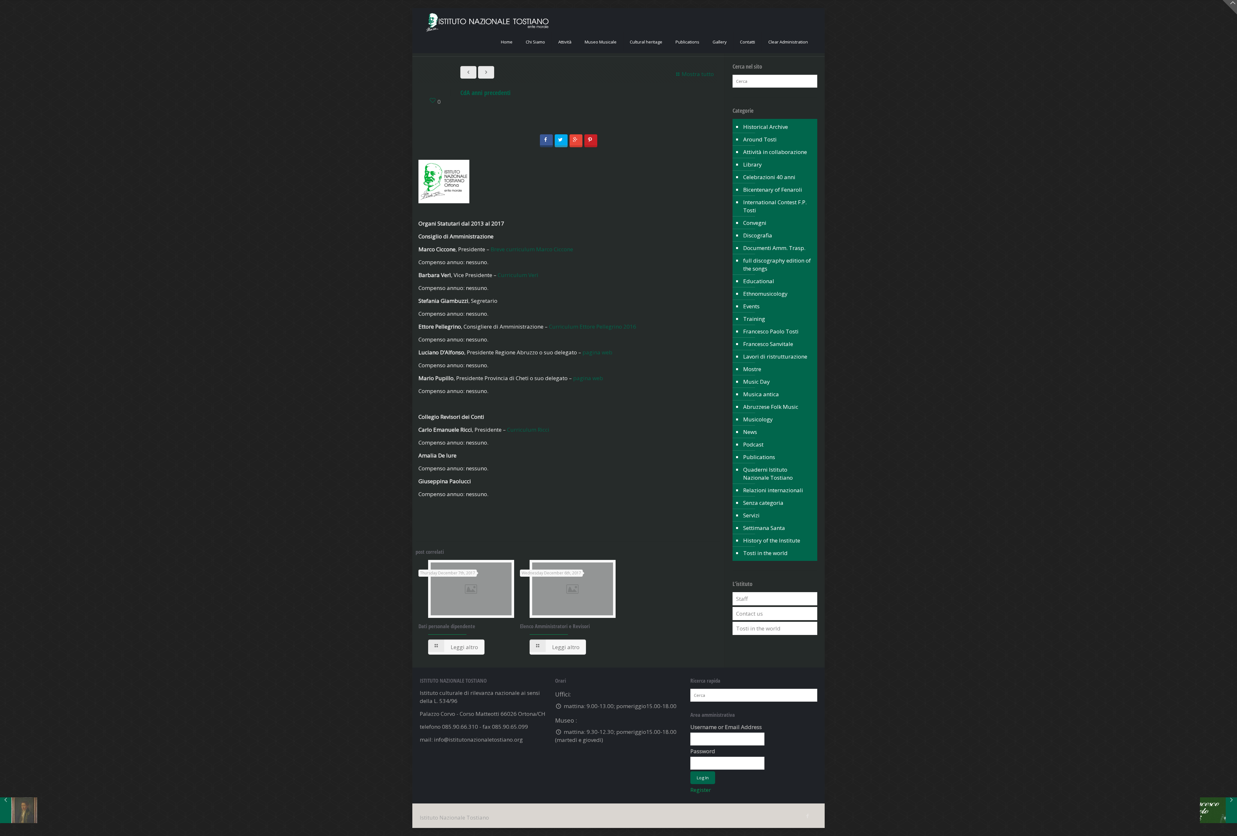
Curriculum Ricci (528, 429)
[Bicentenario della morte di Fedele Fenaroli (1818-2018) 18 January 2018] (18, 810)
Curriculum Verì (518, 275)
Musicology (758, 419)
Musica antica (761, 394)
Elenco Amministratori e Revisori (555, 626)
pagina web (597, 352)
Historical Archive (765, 126)
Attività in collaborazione (775, 152)
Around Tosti (760, 139)
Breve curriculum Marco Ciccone (532, 249)
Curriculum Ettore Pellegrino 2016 (592, 326)
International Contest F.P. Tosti (775, 206)
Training (754, 318)
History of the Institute (771, 540)
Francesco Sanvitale (768, 344)
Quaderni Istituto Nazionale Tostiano (768, 473)
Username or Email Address (726, 727)
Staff (742, 598)
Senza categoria (763, 502)
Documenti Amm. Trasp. (774, 248)
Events (751, 306)
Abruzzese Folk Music (770, 406)
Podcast (753, 444)
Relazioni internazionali (773, 490)
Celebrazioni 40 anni (769, 177)
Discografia (757, 235)
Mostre (752, 369)
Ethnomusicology (765, 293)
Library (752, 164)
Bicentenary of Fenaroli (772, 189)
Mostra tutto (698, 74)
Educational (758, 281)
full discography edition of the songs (777, 264)
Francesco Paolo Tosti (771, 331)
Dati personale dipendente (446, 626)
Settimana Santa (764, 528)
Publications (759, 457)
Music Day (756, 381)
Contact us (749, 613)
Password (702, 751)
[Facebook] (807, 815)
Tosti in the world (765, 553)
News (750, 432)
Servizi (751, 515)
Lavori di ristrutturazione (775, 356)
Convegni (754, 222)
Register (700, 789)
